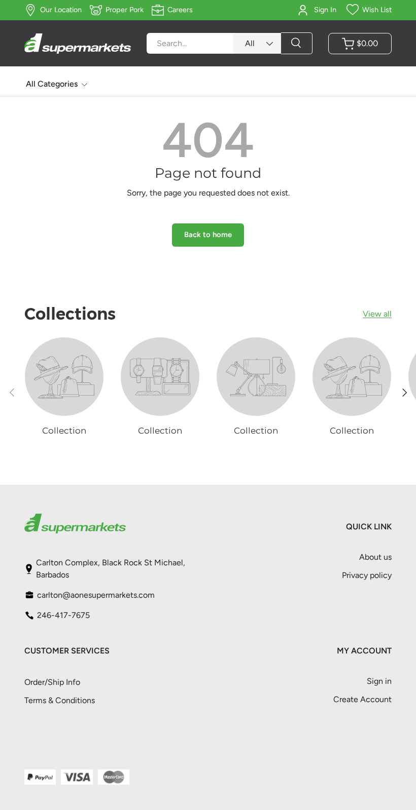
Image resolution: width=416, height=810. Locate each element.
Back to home (208, 234)
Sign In (325, 9)
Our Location (61, 9)
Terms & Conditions (59, 700)
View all (377, 314)
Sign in (379, 681)
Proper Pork (125, 9)
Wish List (377, 9)
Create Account (362, 699)
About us (375, 557)
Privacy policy (367, 575)
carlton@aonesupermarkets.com (96, 595)
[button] (360, 43)
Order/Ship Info (52, 682)
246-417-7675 (63, 615)
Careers (180, 9)
